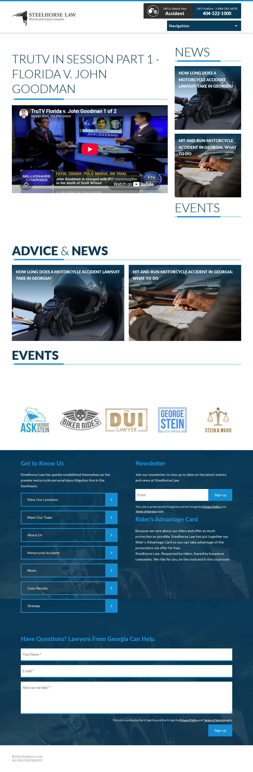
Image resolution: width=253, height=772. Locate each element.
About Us (34, 535)
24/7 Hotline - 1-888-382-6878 (217, 11)
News (31, 570)
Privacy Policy (212, 506)
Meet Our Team (39, 517)
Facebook (126, 758)
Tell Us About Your (175, 11)
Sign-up (220, 495)
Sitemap (33, 606)
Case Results (37, 588)
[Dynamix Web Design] (229, 757)
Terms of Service (146, 511)
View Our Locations (42, 499)
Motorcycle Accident (43, 553)
